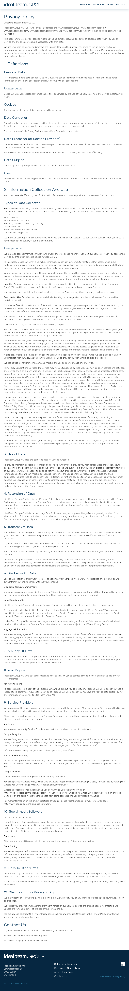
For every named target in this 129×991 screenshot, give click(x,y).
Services (85, 4)
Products (99, 4)
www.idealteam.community (43, 31)
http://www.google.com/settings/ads (49, 784)
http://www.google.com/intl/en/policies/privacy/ (73, 745)
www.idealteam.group (68, 27)
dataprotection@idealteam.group (30, 935)
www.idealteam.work (73, 31)
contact (120, 4)
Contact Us (61, 976)
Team (110, 4)
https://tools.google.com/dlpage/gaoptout (25, 793)
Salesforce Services (65, 964)
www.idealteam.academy (93, 27)
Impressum (105, 976)
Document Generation (67, 968)
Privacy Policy (119, 976)
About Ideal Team (64, 972)
